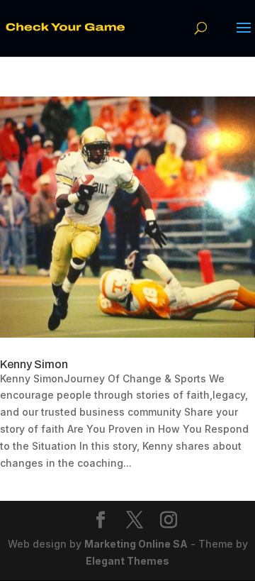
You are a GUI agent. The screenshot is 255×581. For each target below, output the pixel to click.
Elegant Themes (127, 561)
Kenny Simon (34, 364)
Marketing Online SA (136, 544)
